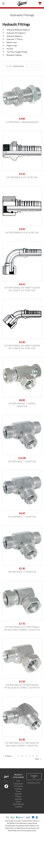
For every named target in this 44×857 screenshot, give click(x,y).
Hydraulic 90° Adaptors (16, 33)
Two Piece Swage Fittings (17, 52)
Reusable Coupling (14, 55)
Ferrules (9, 49)
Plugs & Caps (11, 45)
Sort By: (9, 66)
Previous (8, 756)
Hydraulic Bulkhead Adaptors (18, 30)
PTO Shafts (18, 786)
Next (37, 759)
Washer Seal (11, 42)
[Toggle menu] (3, 3)
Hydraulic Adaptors (14, 36)
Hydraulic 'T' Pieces (14, 39)
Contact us (34, 777)
